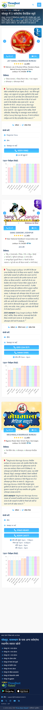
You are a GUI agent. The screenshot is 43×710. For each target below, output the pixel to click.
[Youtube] (15, 701)
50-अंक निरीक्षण (18, 19)
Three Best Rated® (22, 708)
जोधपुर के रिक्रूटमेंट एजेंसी (11, 675)
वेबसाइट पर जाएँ (12, 146)
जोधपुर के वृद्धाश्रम (9, 679)
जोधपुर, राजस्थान (9, 639)
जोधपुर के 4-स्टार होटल (10, 652)
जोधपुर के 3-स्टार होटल (10, 648)
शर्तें (9, 703)
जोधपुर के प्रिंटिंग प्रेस (10, 665)
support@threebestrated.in (17, 697)
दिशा (29, 72)
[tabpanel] (21, 42)
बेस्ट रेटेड (4, 10)
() (27, 64)
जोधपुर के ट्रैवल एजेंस (10, 658)
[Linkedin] (19, 701)
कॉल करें (10, 56)
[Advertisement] (21, 611)
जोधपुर (9, 10)
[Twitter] (6, 701)
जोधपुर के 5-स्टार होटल (10, 655)
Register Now (12, 135)
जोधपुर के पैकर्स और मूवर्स (11, 662)
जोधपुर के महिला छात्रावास (11, 672)
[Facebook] (2, 701)
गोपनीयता (3, 703)
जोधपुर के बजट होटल (10, 669)
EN (23, 10)
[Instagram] (10, 701)
